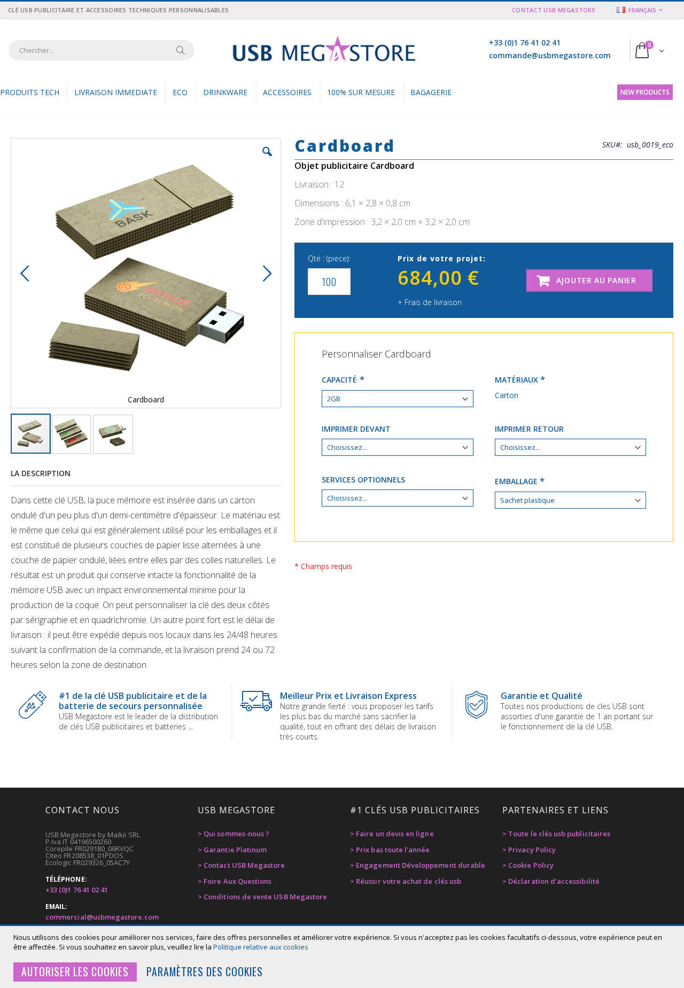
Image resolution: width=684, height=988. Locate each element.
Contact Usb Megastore (553, 10)
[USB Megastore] (323, 50)
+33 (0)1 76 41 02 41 (525, 42)
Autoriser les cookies (75, 971)
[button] (267, 159)
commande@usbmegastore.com (550, 55)
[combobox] (101, 50)
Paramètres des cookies (204, 971)
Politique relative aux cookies (260, 947)
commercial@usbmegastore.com (102, 917)
